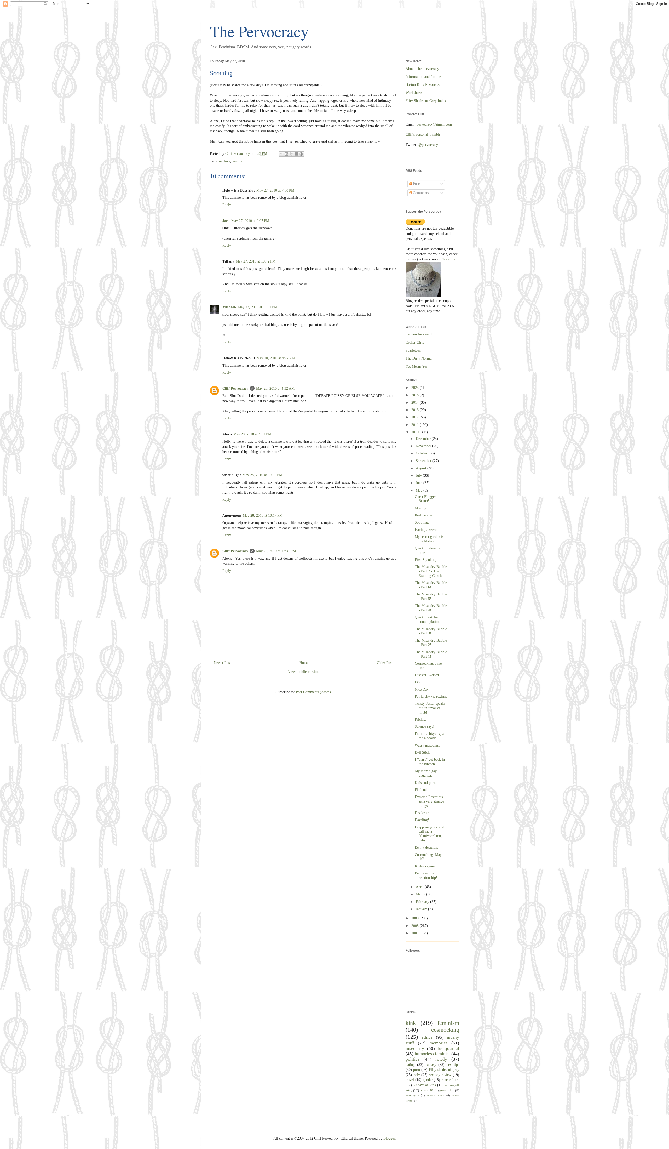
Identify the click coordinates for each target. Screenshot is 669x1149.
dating (410, 1065)
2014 (415, 403)
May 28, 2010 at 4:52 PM (252, 434)
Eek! (418, 682)
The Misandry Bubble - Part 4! (431, 608)
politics (412, 1059)
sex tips (453, 1065)
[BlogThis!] (286, 154)
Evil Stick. (423, 752)
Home (303, 663)
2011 (415, 425)
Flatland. (421, 790)
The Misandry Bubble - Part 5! (431, 596)
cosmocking (445, 1029)
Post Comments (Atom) (313, 692)
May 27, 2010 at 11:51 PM (257, 307)
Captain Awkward (419, 334)
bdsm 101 (427, 1090)
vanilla (237, 161)
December (424, 439)
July (419, 475)
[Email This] (281, 154)
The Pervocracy (259, 31)
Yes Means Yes (416, 366)
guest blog (446, 1090)
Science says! (424, 727)
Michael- (229, 307)
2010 (415, 432)
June (419, 483)
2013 (415, 410)
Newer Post (222, 663)
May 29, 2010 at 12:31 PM (276, 551)
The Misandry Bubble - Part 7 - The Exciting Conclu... (431, 571)
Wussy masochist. (428, 745)
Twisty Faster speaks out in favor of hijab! (430, 708)
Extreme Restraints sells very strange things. (429, 801)
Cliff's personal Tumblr (423, 134)
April (420, 887)
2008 (415, 926)
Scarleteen (413, 350)
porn (416, 1070)
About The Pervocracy (422, 69)
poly (416, 1075)
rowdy (441, 1059)
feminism (448, 1023)
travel (410, 1080)
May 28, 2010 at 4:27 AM (276, 358)
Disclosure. (423, 813)
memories (439, 1042)
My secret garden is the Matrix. (429, 539)
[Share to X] (291, 154)
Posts (416, 184)
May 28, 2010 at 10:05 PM (262, 475)
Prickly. (420, 719)
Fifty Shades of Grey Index (426, 101)
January (422, 909)
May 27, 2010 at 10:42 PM (255, 261)
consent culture (435, 1095)
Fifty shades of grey (444, 1070)
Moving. (421, 508)
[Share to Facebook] (296, 154)
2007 (415, 933)
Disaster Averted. (427, 675)
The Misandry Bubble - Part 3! (431, 631)
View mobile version (303, 672)
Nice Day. (422, 689)
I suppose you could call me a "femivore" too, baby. (429, 833)
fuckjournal (448, 1048)
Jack (226, 221)
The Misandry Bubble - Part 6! (431, 585)
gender (428, 1080)
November (424, 446)
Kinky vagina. (425, 866)
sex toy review (440, 1075)
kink (411, 1023)
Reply (226, 205)
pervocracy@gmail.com (434, 124)
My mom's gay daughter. (426, 773)
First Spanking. (426, 560)
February (423, 902)
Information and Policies (424, 77)
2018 (415, 395)
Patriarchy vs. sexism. (431, 696)
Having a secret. (427, 530)
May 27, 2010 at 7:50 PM (275, 190)
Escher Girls (415, 342)
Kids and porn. (426, 783)
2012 (415, 417)
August (421, 468)
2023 (415, 388)
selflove (224, 161)
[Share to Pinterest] (301, 154)
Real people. (424, 515)
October (422, 453)
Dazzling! (422, 820)
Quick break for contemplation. (428, 619)
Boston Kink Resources (423, 85)
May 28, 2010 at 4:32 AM (275, 388)
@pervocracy (428, 145)
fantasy (431, 1065)
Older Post (385, 663)
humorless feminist (432, 1053)
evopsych (412, 1095)
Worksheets (414, 93)
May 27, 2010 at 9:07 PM (250, 221)
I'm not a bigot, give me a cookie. (430, 736)
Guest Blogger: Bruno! (426, 499)
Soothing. (422, 522)
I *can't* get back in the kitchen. (430, 762)
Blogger (389, 1138)
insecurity (415, 1048)
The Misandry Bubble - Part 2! (431, 643)
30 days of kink (424, 1085)
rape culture (450, 1080)
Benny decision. (426, 847)
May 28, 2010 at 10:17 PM (262, 515)
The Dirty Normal (419, 358)
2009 (415, 918)
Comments (420, 193)
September (424, 461)
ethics (427, 1037)
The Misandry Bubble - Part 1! (431, 654)
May (419, 490)
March (421, 894)
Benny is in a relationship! (426, 875)
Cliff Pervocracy (235, 388)
